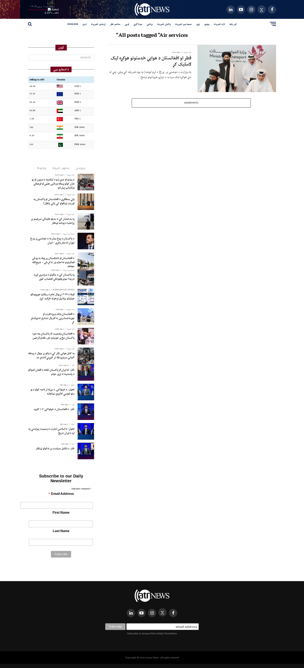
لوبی (127, 24)
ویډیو (206, 24)
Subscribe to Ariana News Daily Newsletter (152, 633)
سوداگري (138, 24)
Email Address (61, 494)
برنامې (150, 24)
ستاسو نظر (115, 24)
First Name (61, 512)
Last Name (61, 531)
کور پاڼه (233, 24)
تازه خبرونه (219, 24)
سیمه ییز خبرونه (183, 24)
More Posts (191, 103)
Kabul (55, 9)
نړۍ (198, 24)
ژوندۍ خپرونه (98, 24)
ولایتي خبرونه (164, 24)
